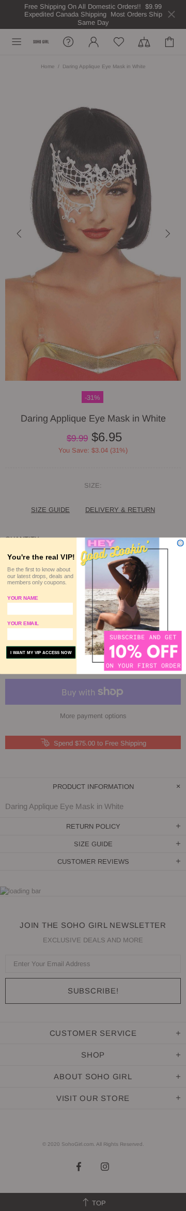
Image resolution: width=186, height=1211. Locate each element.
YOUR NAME (22, 597)
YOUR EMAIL (23, 623)
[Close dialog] (180, 543)
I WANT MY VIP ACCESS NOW (41, 652)
